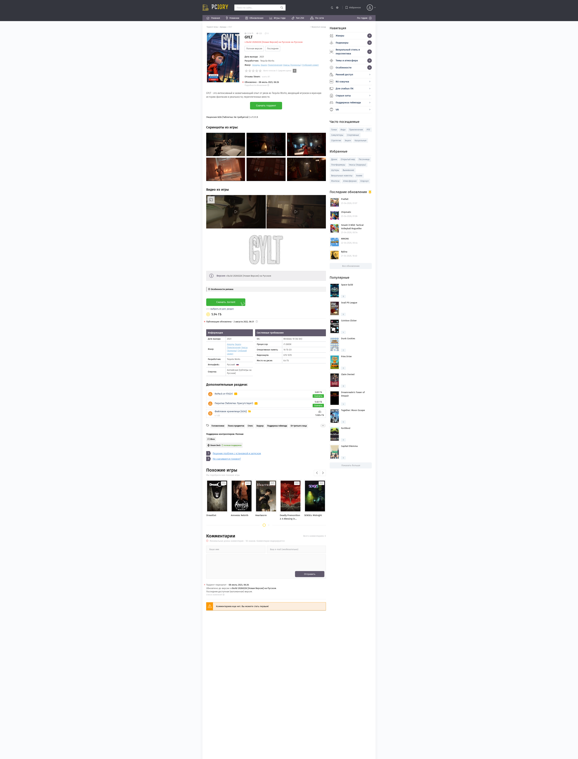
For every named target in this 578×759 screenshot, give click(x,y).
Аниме (359, 175)
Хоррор (260, 426)
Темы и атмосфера (347, 60)
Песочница (364, 159)
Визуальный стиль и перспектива (348, 51)
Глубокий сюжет (310, 65)
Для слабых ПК (344, 88)
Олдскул (364, 181)
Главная (215, 18)
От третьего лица (299, 426)
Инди (342, 129)
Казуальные (361, 140)
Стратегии (336, 140)
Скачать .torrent (225, 302)
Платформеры (338, 165)
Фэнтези (335, 181)
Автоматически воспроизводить (224, 226)
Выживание (348, 170)
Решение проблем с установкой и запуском (237, 453)
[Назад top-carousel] (317, 473)
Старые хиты (343, 95)
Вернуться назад (319, 27)
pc (219, 8)
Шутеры (335, 170)
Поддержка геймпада (277, 426)
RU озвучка (342, 81)
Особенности (343, 67)
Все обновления (350, 266)
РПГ (368, 129)
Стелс (250, 426)
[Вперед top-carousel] (323, 473)
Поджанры (342, 42)
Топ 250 (300, 18)
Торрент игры (212, 27)
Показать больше (350, 465)
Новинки (234, 18)
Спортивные (353, 135)
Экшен (264, 65)
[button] (264, 525)
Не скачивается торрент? (227, 458)
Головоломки (217, 426)
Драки (334, 159)
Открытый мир (348, 159)
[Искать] (282, 8)
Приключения (275, 65)
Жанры (340, 35)
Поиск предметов (236, 426)
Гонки (334, 129)
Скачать (318, 396)
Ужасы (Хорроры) (292, 65)
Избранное (355, 7)
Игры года (280, 18)
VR (337, 109)
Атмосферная (350, 181)
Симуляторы (337, 135)
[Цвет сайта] (334, 8)
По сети (319, 18)
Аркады (223, 27)
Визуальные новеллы (341, 175)
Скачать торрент (266, 105)
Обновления (256, 18)
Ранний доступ (344, 74)
